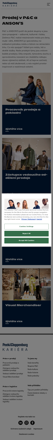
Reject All (27, 233)
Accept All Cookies (26, 240)
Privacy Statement (28, 219)
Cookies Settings (26, 226)
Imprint (39, 219)
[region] (26, 220)
